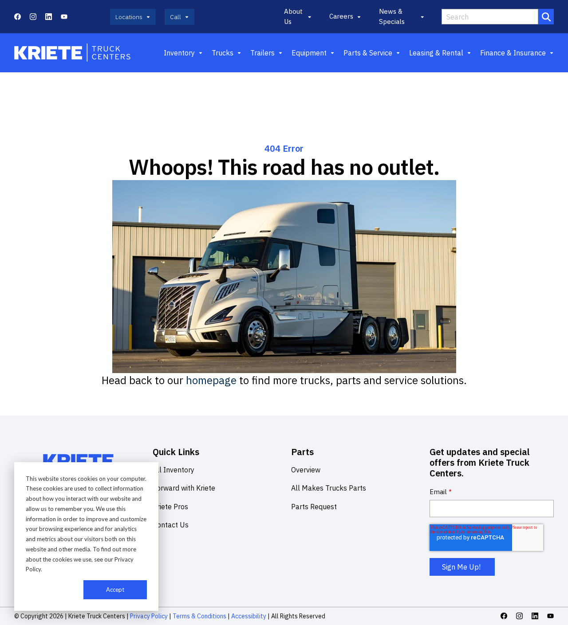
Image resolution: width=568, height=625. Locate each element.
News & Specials (392, 16)
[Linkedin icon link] (48, 16)
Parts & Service (367, 52)
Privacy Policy (149, 616)
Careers (341, 16)
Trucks (222, 52)
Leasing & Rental (436, 52)
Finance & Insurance (513, 52)
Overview (305, 469)
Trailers (262, 52)
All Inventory (173, 469)
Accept (115, 589)
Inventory (179, 52)
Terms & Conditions (199, 616)
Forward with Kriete (184, 487)
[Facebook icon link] (17, 16)
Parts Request (314, 506)
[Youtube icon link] (64, 16)
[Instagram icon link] (33, 16)
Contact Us (171, 524)
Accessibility (248, 616)
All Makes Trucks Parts (328, 487)
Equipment (309, 52)
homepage (211, 380)
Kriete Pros (170, 506)
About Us (293, 16)
